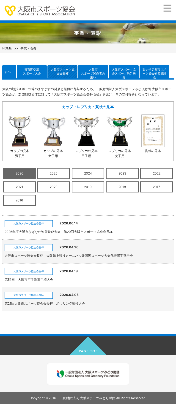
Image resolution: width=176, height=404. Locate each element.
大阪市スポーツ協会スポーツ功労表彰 (124, 73)
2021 (19, 187)
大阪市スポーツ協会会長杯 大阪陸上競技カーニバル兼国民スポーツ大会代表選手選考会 (69, 256)
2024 (88, 173)
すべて (9, 72)
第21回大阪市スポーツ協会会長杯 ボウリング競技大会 (45, 303)
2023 (122, 173)
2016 (19, 200)
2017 (156, 187)
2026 (19, 173)
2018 (122, 187)
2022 (156, 173)
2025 (54, 173)
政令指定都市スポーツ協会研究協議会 (154, 73)
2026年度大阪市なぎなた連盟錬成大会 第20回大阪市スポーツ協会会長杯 (59, 232)
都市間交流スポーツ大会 (32, 71)
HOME (7, 48)
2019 (88, 187)
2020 (54, 187)
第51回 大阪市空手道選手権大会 (29, 279)
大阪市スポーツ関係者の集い (93, 73)
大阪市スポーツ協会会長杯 (62, 71)
